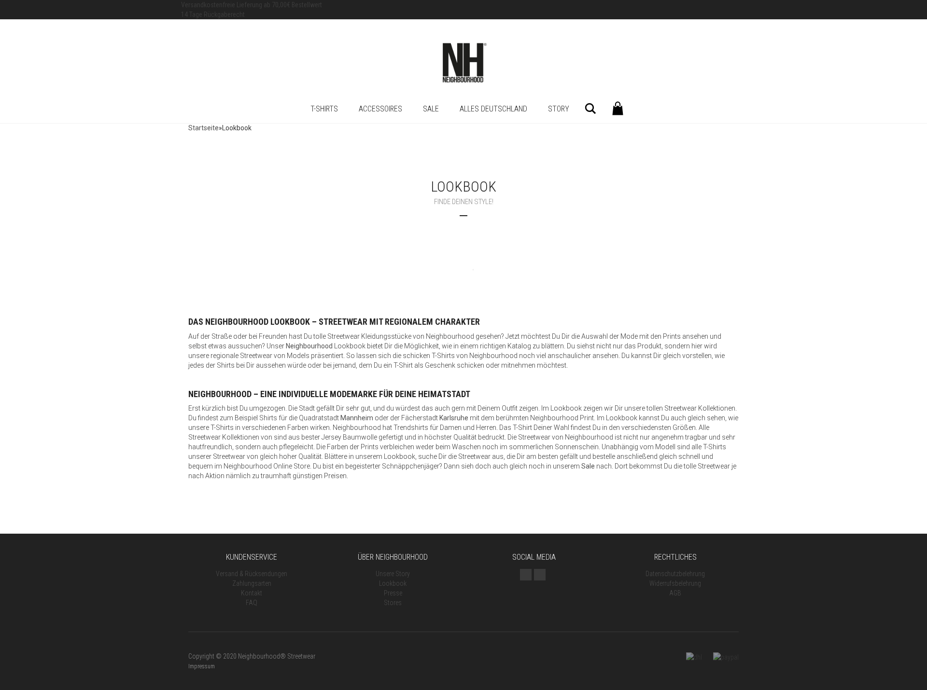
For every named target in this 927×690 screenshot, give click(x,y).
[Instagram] (526, 574)
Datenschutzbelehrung (675, 574)
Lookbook (393, 583)
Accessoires (380, 108)
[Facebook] (540, 574)
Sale (431, 108)
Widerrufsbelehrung (675, 583)
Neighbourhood (309, 346)
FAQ (251, 603)
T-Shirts (324, 108)
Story (558, 108)
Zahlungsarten (251, 583)
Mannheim (356, 418)
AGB (675, 593)
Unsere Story (393, 574)
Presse (393, 593)
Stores (393, 603)
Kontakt (251, 593)
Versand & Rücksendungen (251, 574)
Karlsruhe (453, 418)
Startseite (203, 128)
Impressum (201, 666)
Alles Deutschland (493, 108)
